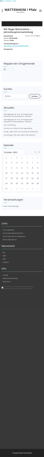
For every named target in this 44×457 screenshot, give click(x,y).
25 (12, 183)
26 (6, 162)
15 (32, 173)
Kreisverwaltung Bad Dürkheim (13, 233)
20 (22, 178)
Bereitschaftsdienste (10, 240)
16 (38, 173)
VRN (4, 259)
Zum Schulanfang (10, 125)
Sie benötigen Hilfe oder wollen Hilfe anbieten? (19, 135)
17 (6, 178)
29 (22, 162)
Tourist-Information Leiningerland (14, 236)
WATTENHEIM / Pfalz (21, 10)
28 (17, 162)
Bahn (4, 256)
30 (27, 162)
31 (6, 188)
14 (27, 173)
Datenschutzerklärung (10, 278)
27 (12, 162)
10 (6, 173)
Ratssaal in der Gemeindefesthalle (16, 46)
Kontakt (5, 275)
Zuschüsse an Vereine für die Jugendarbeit (18, 128)
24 (6, 183)
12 (17, 173)
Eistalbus (6, 262)
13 (22, 173)
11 (12, 173)
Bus (4, 252)
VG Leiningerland (8, 230)
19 (17, 178)
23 (38, 178)
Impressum (6, 282)
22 (32, 178)
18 (12, 178)
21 (27, 178)
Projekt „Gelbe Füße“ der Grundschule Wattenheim (21, 132)
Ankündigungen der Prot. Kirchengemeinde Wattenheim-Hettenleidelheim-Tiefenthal (18, 115)
